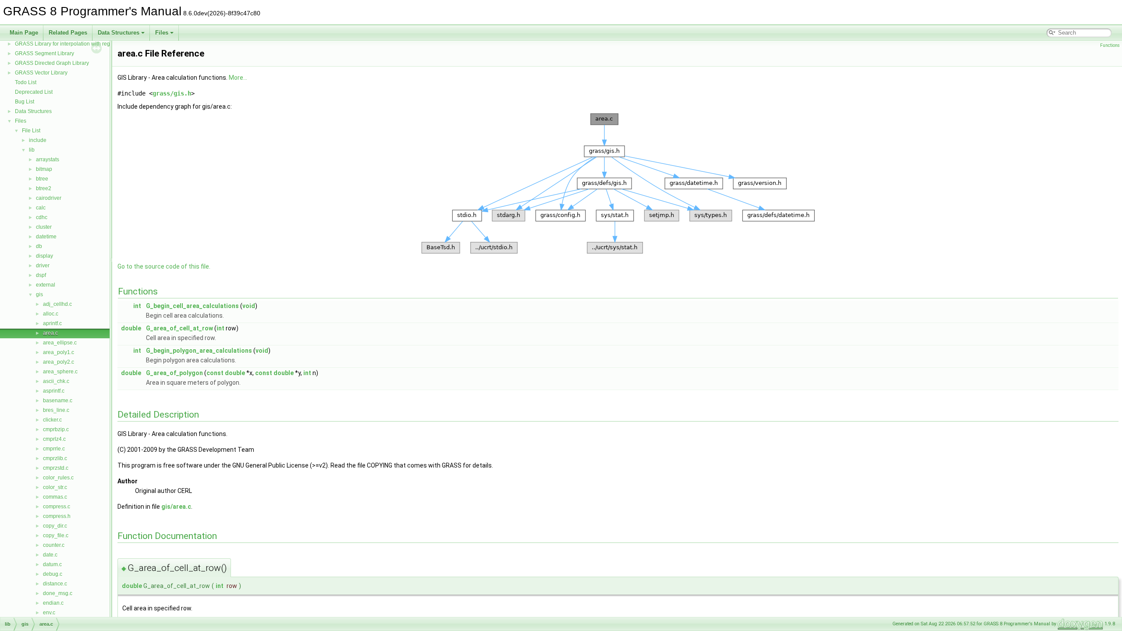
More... (238, 77)
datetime (46, 237)
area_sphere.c (60, 372)
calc (41, 208)
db (39, 246)
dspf (41, 275)
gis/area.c (176, 506)
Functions (1110, 45)
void (248, 305)
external (45, 285)
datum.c (52, 564)
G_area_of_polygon (174, 372)
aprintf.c (52, 323)
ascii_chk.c (56, 381)
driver (43, 265)
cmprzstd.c (55, 468)
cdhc (41, 217)
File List (31, 131)
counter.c (53, 545)
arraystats (47, 159)
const (215, 372)
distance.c (55, 584)
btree (42, 179)
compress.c (56, 506)
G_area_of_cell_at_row (179, 328)
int (137, 305)
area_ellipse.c (60, 343)
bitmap (44, 169)
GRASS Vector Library (41, 73)
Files (161, 32)
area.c (50, 333)
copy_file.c (55, 535)
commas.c (55, 497)
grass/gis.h (172, 93)
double (131, 328)
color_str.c (55, 487)
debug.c (52, 574)
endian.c (53, 603)
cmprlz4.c (54, 439)
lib (32, 150)
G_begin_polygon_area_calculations (199, 350)
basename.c (57, 400)
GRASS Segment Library (44, 53)
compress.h (57, 516)
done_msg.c (57, 593)
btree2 (43, 188)
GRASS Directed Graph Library (52, 63)
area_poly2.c (58, 362)
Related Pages (68, 32)
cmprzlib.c (55, 458)
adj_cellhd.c (57, 304)
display (44, 256)
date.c (50, 555)
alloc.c (50, 314)
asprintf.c (53, 391)
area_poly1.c (58, 352)
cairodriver (48, 198)
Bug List (24, 102)
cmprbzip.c (56, 429)
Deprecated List (34, 92)
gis (39, 294)
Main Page (24, 32)
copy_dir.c (55, 526)
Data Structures (118, 32)
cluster (44, 227)
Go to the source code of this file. (163, 266)
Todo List (25, 82)
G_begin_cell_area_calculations (192, 305)
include (37, 140)
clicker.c (52, 420)
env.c (49, 613)
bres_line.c (56, 410)
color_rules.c (58, 478)
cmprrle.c (54, 449)
